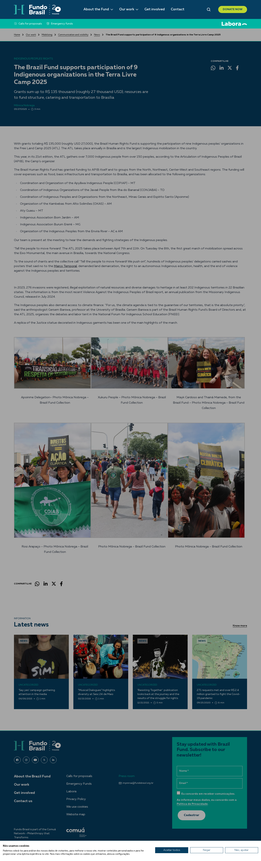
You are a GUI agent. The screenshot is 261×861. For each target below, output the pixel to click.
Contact (177, 9)
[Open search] (209, 9)
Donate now (232, 9)
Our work (126, 9)
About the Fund (96, 9)
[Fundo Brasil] (37, 9)
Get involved (154, 9)
